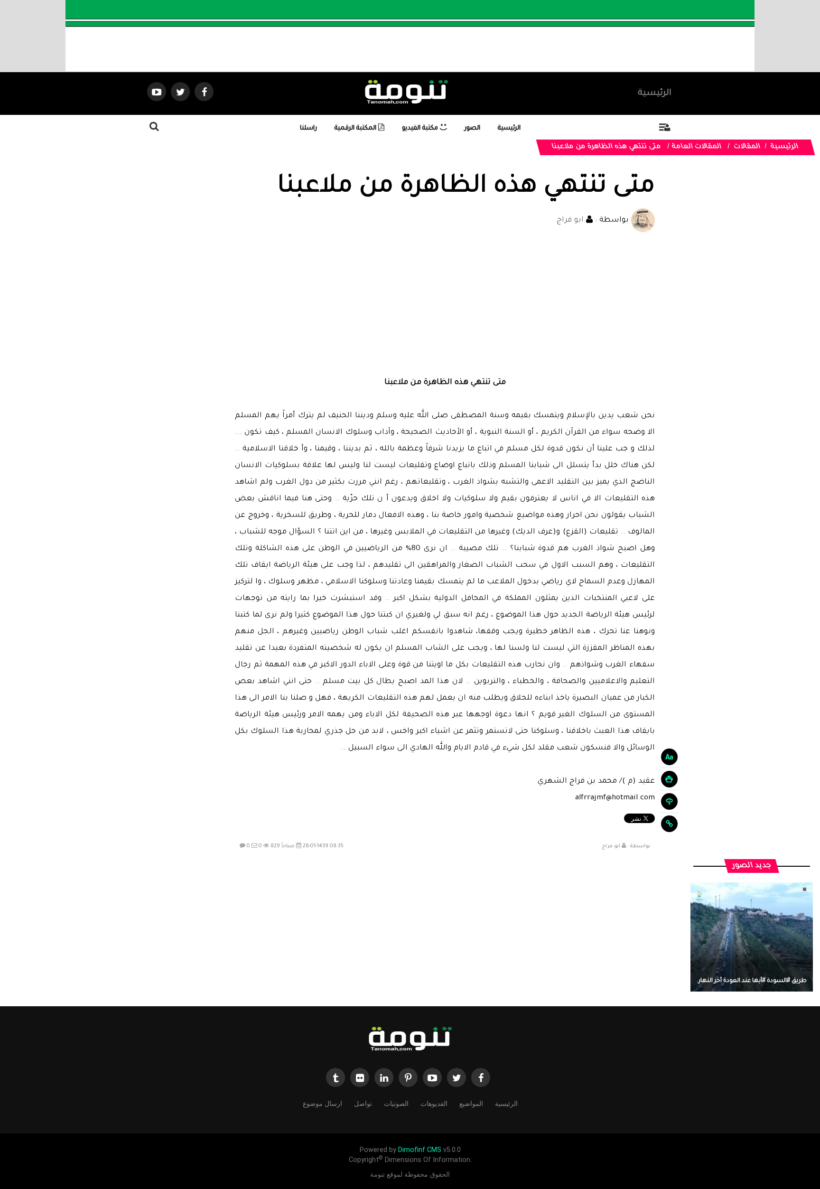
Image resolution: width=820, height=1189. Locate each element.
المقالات (747, 147)
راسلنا (308, 128)
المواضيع (471, 1103)
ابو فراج (570, 220)
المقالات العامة (697, 147)
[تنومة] (410, 1040)
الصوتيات (396, 1103)
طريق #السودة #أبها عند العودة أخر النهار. (752, 981)
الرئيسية (654, 93)
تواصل (363, 1103)
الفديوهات (433, 1103)
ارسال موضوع (322, 1103)
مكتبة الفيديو (421, 128)
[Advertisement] (445, 303)
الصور (472, 128)
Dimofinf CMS (419, 1150)
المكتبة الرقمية (356, 128)
